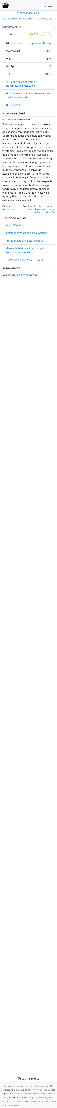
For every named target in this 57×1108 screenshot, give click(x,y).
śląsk (41, 206)
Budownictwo (8, 209)
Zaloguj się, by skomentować (19, 274)
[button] (44, 5)
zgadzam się (9, 1093)
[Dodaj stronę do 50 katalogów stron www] (28, 12)
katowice (33, 206)
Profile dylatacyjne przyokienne (24, 240)
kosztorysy (41, 209)
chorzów (50, 212)
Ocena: (10, 34)
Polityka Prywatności (18, 1097)
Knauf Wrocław (14, 225)
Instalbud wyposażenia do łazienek (27, 232)
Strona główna (11, 18)
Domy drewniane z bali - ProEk (24, 259)
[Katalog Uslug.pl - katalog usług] (6, 5)
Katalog (27, 18)
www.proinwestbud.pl (38, 43)
